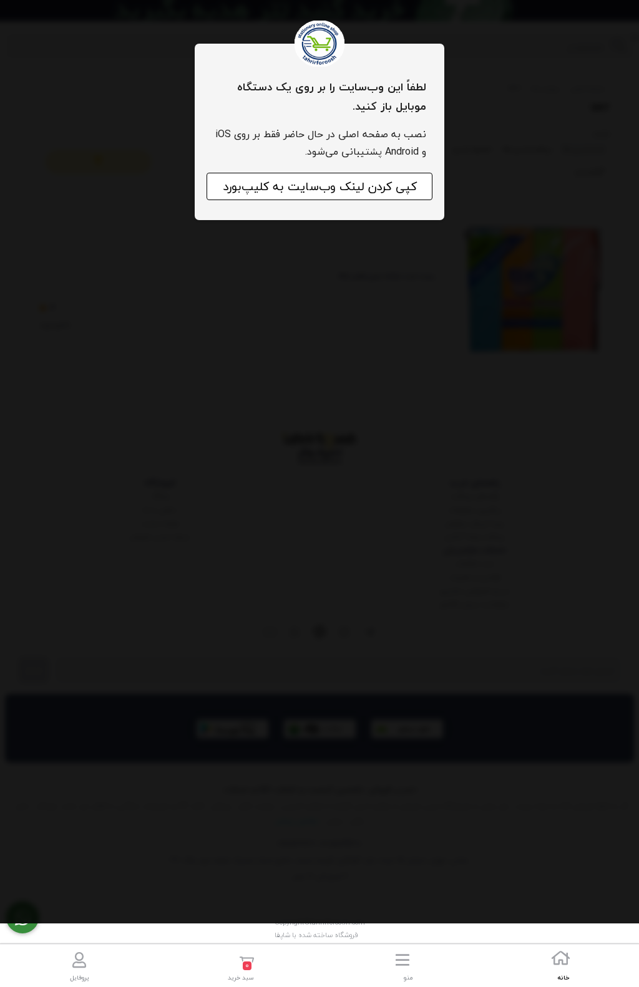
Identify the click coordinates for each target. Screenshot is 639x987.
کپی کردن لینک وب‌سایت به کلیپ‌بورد (320, 186)
